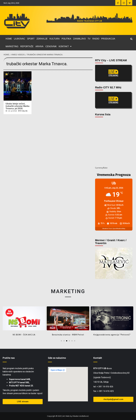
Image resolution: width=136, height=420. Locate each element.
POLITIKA (66, 39)
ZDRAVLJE (42, 39)
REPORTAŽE (26, 46)
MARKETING (12, 46)
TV (89, 39)
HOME (9, 39)
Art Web (66, 416)
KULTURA (55, 39)
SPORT (31, 39)
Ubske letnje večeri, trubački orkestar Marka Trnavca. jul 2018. (17, 106)
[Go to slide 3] (66, 340)
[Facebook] (118, 2)
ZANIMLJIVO (79, 39)
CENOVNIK (51, 46)
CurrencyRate (101, 167)
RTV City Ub (22, 111)
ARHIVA (39, 46)
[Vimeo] (129, 2)
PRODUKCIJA (108, 39)
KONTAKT (64, 46)
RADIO (95, 39)
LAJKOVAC (19, 39)
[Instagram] (123, 2)
